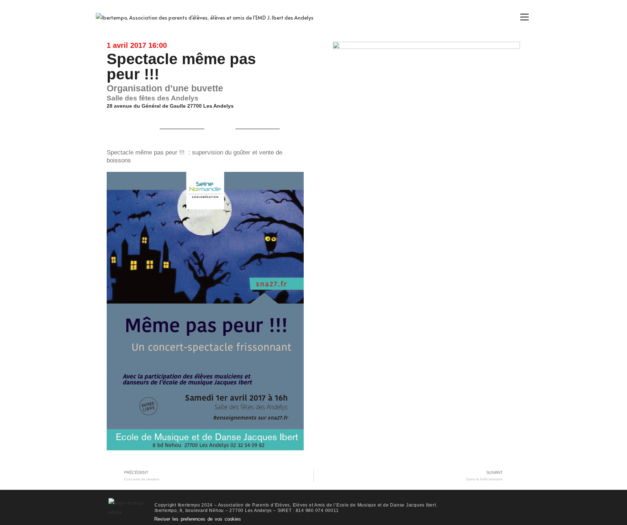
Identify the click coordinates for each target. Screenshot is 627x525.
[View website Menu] (524, 17)
